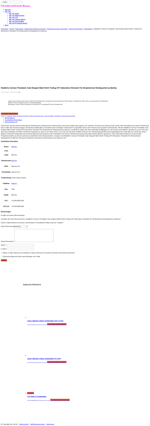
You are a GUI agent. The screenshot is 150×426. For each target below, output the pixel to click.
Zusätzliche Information (13, 120)
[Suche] (1, 2)
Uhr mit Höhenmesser (16, 15)
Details (19, 92)
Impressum (50, 424)
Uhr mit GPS (13, 17)
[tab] (77, 118)
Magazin (8, 10)
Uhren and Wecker (76, 29)
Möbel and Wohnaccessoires (35, 29)
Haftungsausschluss (37, 424)
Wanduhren (88, 29)
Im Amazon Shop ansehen (9, 113)
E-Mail (4, 249)
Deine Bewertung (7, 226)
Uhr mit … (8, 12)
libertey (14, 147)
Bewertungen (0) (11, 122)
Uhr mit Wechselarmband (18, 23)
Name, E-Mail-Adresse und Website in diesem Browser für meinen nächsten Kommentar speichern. (39, 253)
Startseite (4, 29)
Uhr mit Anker (14, 14)
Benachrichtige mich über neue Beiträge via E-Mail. (21, 256)
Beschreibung (10, 118)
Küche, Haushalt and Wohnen (20, 116)
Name (3, 245)
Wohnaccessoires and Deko (57, 29)
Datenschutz (24, 424)
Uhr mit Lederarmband (17, 19)
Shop (6, 25)
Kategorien (19, 29)
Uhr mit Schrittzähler (16, 21)
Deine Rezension (7, 241)
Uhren (11, 29)
